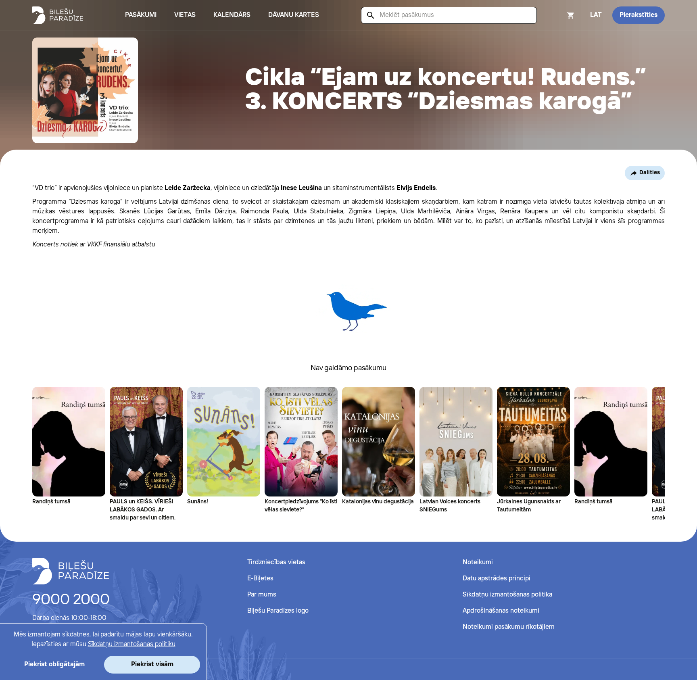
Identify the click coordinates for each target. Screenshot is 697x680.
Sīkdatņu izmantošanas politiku (131, 644)
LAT (596, 15)
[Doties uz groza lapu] (560, 15)
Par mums (261, 595)
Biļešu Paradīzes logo (278, 611)
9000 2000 (71, 600)
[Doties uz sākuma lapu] (57, 15)
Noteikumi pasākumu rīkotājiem (509, 627)
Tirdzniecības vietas (276, 562)
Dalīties (649, 172)
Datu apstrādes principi (496, 579)
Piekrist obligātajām (54, 664)
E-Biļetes (260, 579)
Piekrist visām (152, 664)
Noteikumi (478, 562)
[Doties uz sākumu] (70, 571)
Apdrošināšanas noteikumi (501, 611)
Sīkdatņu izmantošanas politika (507, 595)
